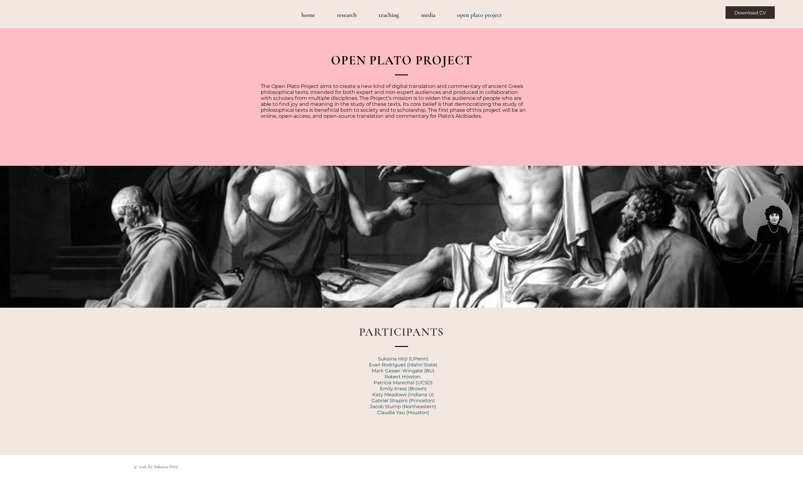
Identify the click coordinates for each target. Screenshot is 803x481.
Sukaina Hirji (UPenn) (403, 359)
